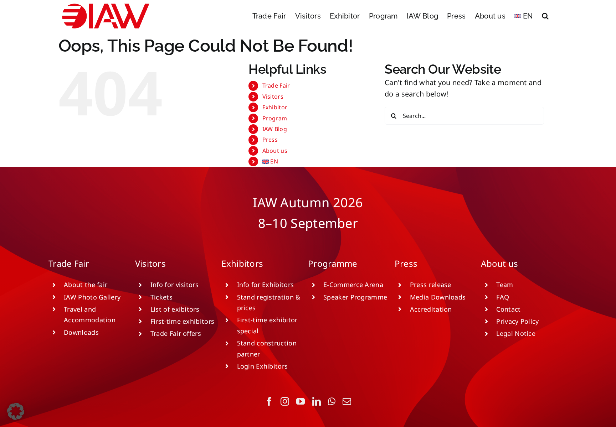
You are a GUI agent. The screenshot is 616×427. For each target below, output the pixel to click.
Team (504, 284)
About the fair (85, 284)
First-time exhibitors (182, 321)
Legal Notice (515, 333)
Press (270, 140)
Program (274, 118)
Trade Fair (276, 85)
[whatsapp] (331, 401)
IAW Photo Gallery (92, 297)
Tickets (161, 297)
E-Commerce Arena (353, 284)
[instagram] (285, 401)
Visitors (272, 96)
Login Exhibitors (262, 366)
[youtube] (300, 401)
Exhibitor (275, 107)
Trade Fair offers (175, 333)
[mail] (347, 401)
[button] (545, 16)
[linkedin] (316, 401)
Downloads (81, 332)
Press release (430, 284)
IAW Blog (274, 129)
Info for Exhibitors (265, 284)
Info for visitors (174, 284)
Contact (508, 309)
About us (274, 151)
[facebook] (269, 401)
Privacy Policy (517, 321)
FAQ (502, 297)
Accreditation (431, 309)
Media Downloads (438, 297)
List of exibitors (174, 309)
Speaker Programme (355, 297)
